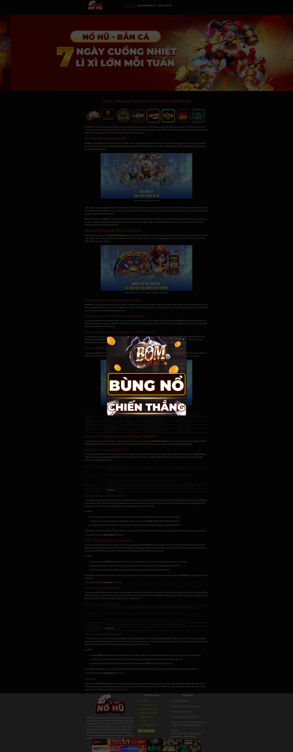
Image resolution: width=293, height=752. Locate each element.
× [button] (183, 339)
